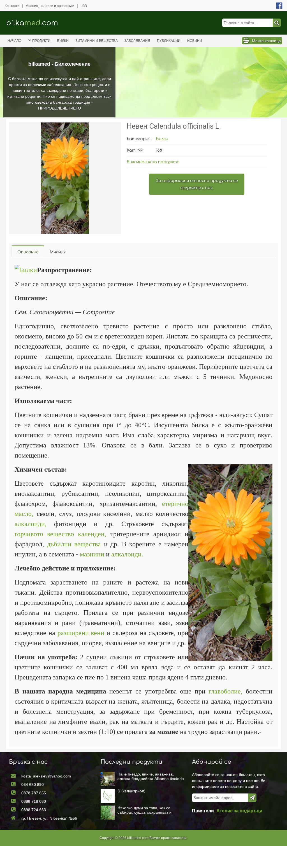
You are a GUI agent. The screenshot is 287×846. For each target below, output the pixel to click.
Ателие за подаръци (239, 810)
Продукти (41, 41)
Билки (63, 41)
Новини (194, 41)
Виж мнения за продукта (153, 162)
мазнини (92, 554)
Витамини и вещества (96, 41)
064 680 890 (32, 784)
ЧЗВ (83, 6)
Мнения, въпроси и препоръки (50, 6)
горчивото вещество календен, (60, 534)
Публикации (168, 41)
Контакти (12, 6)
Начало (14, 41)
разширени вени (81, 632)
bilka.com (32, 23)
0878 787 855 (33, 793)
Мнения (58, 252)
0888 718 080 (33, 801)
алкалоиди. (127, 554)
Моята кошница (266, 40)
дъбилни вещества (74, 544)
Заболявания (137, 41)
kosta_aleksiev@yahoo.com (46, 776)
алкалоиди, (31, 523)
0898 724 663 (33, 810)
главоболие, (225, 691)
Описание (27, 252)
